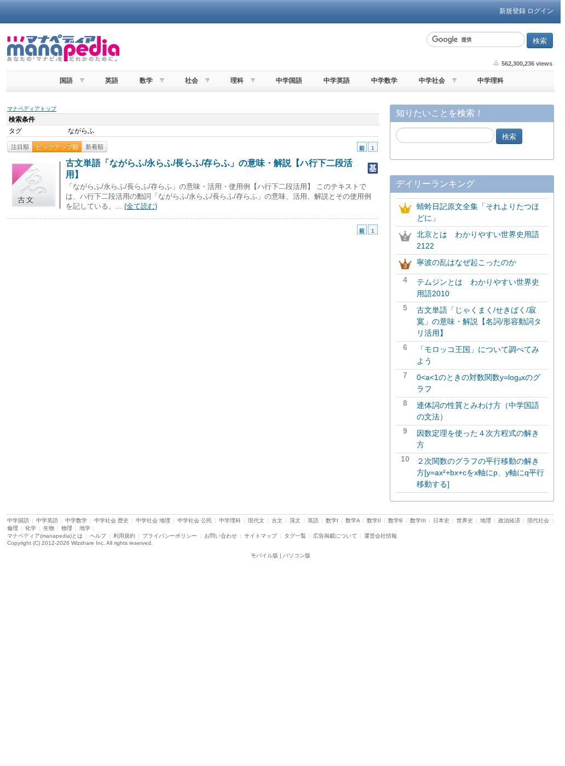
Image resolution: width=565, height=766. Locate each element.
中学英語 (337, 80)
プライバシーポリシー (169, 536)
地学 (84, 528)
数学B (395, 520)
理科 (237, 80)
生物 (48, 528)
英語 (111, 80)
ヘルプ (98, 536)
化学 (30, 528)
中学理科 (490, 80)
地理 (485, 520)
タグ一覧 (295, 536)
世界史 (465, 520)
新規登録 (512, 11)
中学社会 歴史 (111, 520)
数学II (374, 520)
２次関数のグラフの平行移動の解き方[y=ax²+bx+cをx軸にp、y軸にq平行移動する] (480, 472)
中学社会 (432, 80)
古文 (277, 520)
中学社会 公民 (194, 520)
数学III (418, 520)
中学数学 (384, 80)
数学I (332, 520)
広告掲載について (335, 536)
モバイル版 (264, 555)
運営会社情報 (380, 536)
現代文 (256, 520)
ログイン (540, 11)
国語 (66, 80)
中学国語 (289, 80)
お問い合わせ (220, 536)
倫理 (12, 528)
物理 (66, 528)
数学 (146, 80)
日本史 (441, 520)
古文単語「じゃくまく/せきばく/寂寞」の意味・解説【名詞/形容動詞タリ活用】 (479, 321)
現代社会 (538, 520)
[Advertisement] (272, 48)
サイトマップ (260, 536)
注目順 (20, 146)
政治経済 (509, 520)
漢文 (295, 520)
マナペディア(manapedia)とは (45, 536)
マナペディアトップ (31, 109)
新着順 (94, 146)
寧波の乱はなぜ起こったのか (466, 262)
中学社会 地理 (153, 520)
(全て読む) (140, 206)
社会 (191, 80)
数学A (352, 520)
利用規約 (124, 536)
